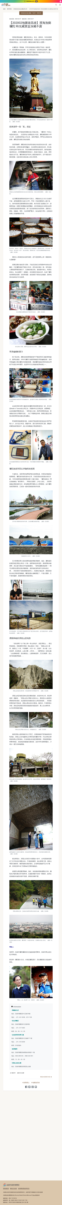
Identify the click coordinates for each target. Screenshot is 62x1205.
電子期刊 (9, 9)
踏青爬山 (26, 1082)
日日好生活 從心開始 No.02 (20, 9)
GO (36, 1)
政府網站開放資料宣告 (23, 1188)
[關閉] (60, 1)
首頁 (4, 9)
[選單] (60, 5)
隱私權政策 (6, 1188)
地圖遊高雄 (36, 1082)
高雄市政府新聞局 (11, 1184)
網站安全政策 (13, 1188)
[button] (56, 5)
